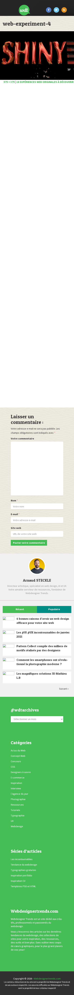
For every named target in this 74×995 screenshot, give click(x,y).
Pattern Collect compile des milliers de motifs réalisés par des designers (42, 648)
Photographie (18, 799)
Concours (16, 761)
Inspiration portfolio (21, 875)
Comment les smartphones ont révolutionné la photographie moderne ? (42, 662)
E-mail (14, 514)
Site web (16, 528)
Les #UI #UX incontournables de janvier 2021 (43, 634)
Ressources (17, 804)
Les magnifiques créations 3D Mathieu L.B (42, 675)
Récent (20, 609)
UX (12, 821)
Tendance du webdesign (24, 864)
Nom (13, 500)
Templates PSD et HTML (23, 886)
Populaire (54, 609)
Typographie (17, 815)
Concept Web (18, 755)
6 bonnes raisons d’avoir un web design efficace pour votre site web (43, 621)
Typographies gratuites (23, 870)
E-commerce (17, 777)
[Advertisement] (37, 247)
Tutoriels (15, 810)
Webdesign (17, 826)
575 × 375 (9, 82)
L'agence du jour (19, 793)
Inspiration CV (18, 880)
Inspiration (16, 783)
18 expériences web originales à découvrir (45, 82)
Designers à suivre (21, 772)
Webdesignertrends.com (47, 978)
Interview (16, 788)
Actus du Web (18, 750)
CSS (13, 766)
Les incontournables (22, 859)
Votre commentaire (22, 438)
